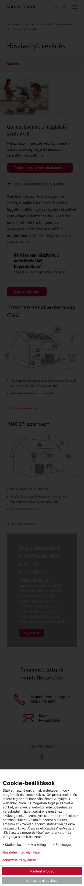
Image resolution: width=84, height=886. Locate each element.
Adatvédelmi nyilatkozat (21, 860)
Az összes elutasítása (42, 880)
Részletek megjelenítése (21, 852)
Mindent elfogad (42, 871)
